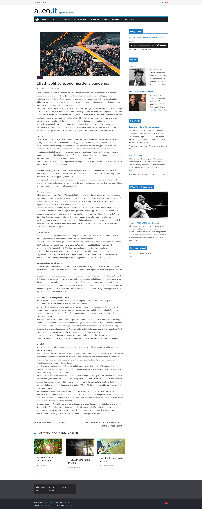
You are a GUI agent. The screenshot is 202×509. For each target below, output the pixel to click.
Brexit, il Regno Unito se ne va (111, 459)
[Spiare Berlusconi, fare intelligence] (48, 440)
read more (145, 142)
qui (137, 256)
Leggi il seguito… (159, 84)
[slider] (163, 45)
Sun (53, 19)
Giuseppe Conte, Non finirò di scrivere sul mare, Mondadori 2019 (103, 424)
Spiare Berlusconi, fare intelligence (46, 459)
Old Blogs (117, 19)
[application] (148, 45)
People (105, 19)
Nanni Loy (133, 66)
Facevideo (94, 19)
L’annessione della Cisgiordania (51, 422)
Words (45, 19)
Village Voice (80, 19)
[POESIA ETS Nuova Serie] (148, 192)
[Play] (132, 45)
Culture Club (65, 19)
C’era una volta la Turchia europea (144, 127)
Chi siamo (129, 19)
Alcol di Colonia (135, 155)
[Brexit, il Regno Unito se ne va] (111, 440)
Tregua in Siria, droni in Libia (79, 461)
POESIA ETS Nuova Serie (146, 223)
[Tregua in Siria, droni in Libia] (80, 440)
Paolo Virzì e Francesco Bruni (141, 91)
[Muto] (158, 45)
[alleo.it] (37, 19)
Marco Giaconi (55, 88)
